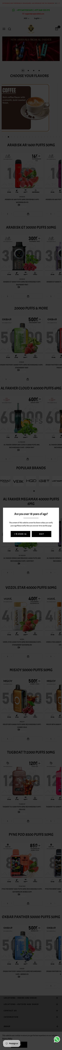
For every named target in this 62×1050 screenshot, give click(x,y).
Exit (41, 534)
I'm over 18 (20, 534)
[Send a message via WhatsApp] (56, 1039)
